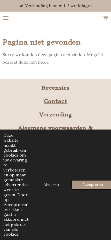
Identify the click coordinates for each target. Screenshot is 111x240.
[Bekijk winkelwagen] (105, 18)
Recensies (55, 87)
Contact (55, 101)
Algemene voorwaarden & (55, 128)
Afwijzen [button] (51, 184)
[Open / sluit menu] (5, 18)
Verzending (55, 114)
